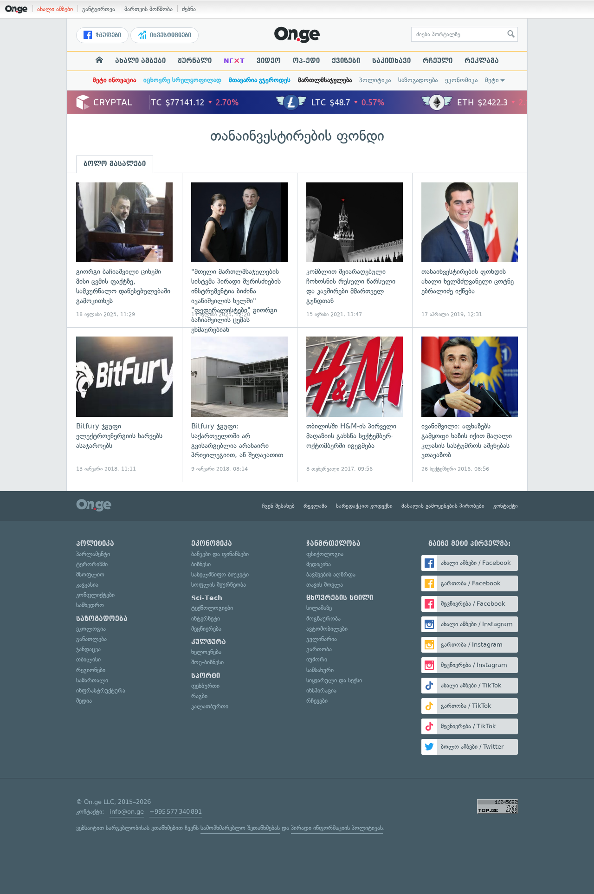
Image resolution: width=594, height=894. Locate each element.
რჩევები (317, 700)
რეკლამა (482, 61)
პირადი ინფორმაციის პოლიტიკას (337, 827)
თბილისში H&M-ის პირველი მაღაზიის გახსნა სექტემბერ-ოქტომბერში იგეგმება (354, 404)
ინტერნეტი (205, 618)
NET (234, 61)
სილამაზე (319, 607)
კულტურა (208, 642)
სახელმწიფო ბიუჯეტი (220, 574)
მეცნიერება (206, 628)
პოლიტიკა (375, 80)
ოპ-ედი (306, 61)
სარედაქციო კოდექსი (364, 506)
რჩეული (437, 61)
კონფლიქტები (95, 594)
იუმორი (316, 659)
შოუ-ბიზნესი (207, 662)
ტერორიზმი (92, 564)
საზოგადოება (418, 80)
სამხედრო (90, 605)
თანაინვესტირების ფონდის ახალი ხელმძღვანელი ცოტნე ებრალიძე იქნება (469, 250)
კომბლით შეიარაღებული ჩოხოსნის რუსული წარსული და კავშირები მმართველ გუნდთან (354, 250)
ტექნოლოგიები (212, 607)
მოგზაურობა (323, 618)
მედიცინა (318, 564)
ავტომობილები (327, 628)
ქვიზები (346, 61)
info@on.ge (127, 811)
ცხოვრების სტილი (339, 598)
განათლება (91, 638)
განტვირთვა (98, 9)
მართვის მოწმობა (148, 9)
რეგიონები (90, 670)
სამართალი (92, 680)
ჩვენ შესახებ (278, 506)
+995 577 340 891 (175, 811)
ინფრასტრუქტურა (100, 690)
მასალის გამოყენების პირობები (442, 506)
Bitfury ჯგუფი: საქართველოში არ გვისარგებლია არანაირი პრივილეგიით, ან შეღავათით (239, 404)
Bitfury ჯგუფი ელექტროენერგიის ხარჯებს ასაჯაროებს (124, 404)
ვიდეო (269, 61)
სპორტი (205, 676)
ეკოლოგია (91, 628)
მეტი (492, 80)
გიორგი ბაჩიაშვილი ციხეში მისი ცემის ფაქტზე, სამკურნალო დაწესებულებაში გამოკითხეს (124, 250)
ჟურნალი (195, 61)
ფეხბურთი (205, 685)
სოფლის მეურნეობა (218, 584)
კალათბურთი (209, 706)
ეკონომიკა (461, 80)
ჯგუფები (107, 35)
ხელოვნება (206, 651)
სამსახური (320, 670)
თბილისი (88, 659)
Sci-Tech (206, 598)
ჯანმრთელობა (333, 543)
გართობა (319, 649)
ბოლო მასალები (115, 164)
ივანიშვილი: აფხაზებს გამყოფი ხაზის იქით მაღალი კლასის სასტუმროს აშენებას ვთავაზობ (469, 404)
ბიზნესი (201, 564)
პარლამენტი (93, 554)
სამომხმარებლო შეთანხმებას (240, 827)
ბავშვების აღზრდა (330, 574)
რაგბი (199, 696)
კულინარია (321, 638)
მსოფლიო (90, 574)
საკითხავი (391, 61)
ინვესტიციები (169, 35)
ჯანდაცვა (88, 649)
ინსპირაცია (321, 690)
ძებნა (189, 9)
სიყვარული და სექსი (334, 680)
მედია (84, 700)
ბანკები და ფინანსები (220, 554)
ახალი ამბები (55, 9)
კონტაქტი (505, 506)
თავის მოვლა (324, 584)
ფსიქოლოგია (324, 554)
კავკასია (87, 584)
